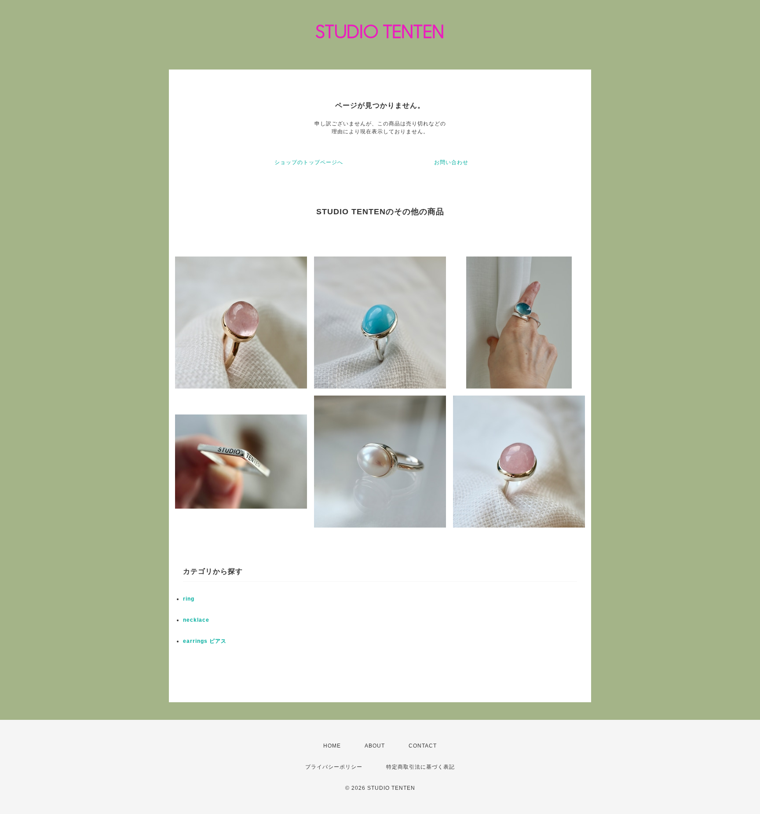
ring (188, 599)
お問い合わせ (451, 162)
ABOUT (375, 746)
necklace (196, 620)
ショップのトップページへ (308, 162)
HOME (332, 746)
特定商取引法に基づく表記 (420, 767)
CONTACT (423, 746)
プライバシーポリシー (333, 767)
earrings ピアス (205, 641)
